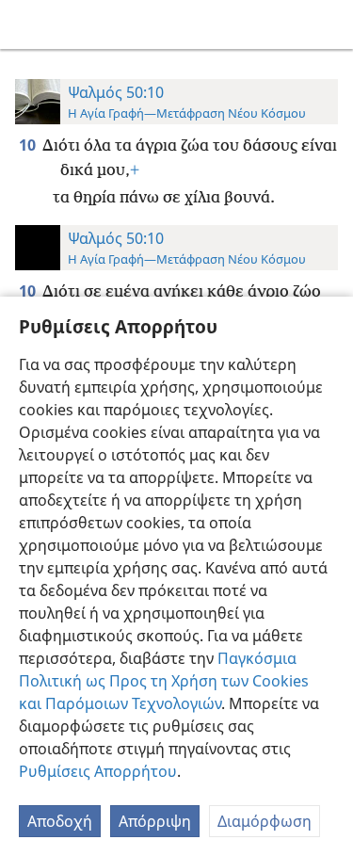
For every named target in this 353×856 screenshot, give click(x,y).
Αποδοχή (59, 821)
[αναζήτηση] (329, 24)
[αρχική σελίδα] (28, 24)
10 (29, 145)
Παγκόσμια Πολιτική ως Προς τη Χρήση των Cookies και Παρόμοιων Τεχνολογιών (164, 681)
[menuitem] (28, 24)
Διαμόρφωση (264, 821)
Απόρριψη (155, 821)
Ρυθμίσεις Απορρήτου (98, 771)
